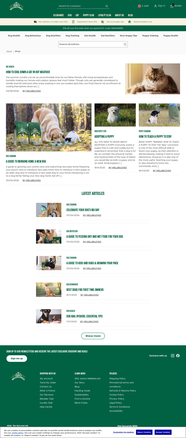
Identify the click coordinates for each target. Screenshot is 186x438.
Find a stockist (82, 398)
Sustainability (82, 394)
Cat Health (90, 35)
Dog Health (14, 35)
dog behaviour (72, 284)
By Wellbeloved (32, 91)
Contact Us (46, 386)
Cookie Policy (116, 394)
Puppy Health (170, 35)
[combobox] (83, 6)
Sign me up (17, 358)
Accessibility (116, 411)
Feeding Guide (82, 390)
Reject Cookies (144, 432)
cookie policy (17, 433)
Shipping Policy (117, 378)
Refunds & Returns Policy (122, 390)
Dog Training (72, 35)
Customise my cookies (123, 432)
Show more (93, 336)
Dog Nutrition (53, 35)
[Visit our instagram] (172, 355)
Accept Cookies (163, 432)
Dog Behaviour (33, 35)
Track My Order (48, 382)
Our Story (80, 382)
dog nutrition (72, 231)
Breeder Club (47, 398)
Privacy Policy (116, 398)
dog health (70, 311)
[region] (93, 432)
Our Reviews (46, 394)
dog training (71, 204)
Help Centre (46, 407)
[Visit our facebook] (178, 355)
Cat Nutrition (108, 35)
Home (9, 51)
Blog (77, 386)
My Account (46, 378)
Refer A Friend (47, 390)
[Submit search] (106, 6)
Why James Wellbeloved (87, 378)
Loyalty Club (46, 403)
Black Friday (81, 403)
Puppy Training (150, 35)
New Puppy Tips (128, 35)
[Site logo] (16, 6)
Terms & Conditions (119, 407)
